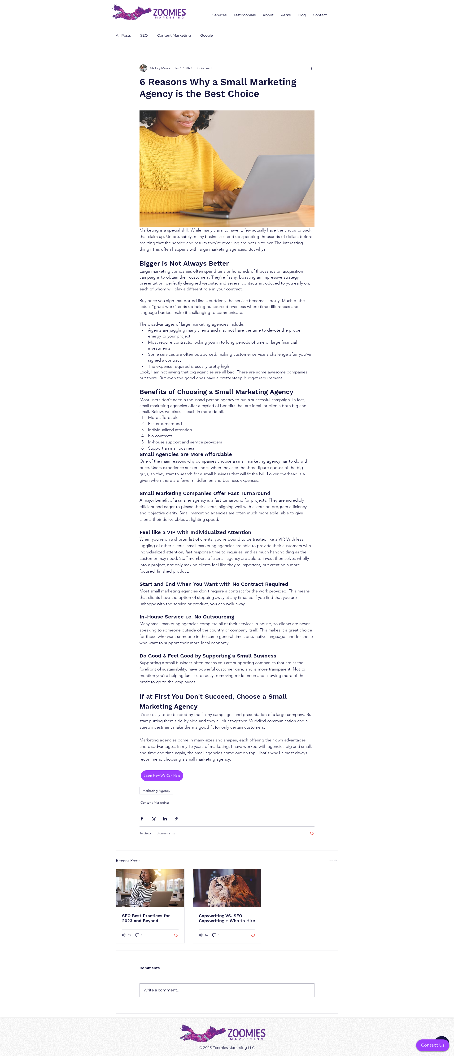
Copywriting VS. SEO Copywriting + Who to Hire (227, 918)
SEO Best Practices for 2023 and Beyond (146, 918)
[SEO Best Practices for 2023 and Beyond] (150, 888)
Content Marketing (174, 35)
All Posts (123, 35)
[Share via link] (176, 818)
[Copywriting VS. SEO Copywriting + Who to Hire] (227, 888)
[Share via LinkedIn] (165, 818)
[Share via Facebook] (142, 818)
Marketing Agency (156, 791)
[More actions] (311, 68)
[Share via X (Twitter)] (153, 818)
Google (206, 35)
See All (333, 860)
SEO (144, 35)
